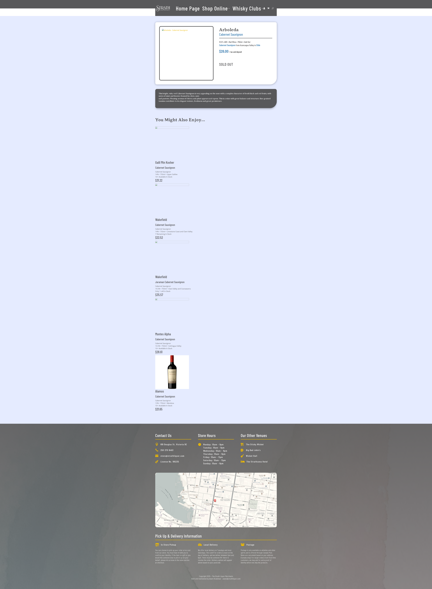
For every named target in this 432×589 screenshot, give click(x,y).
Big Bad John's (253, 450)
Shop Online (215, 8)
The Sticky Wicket (255, 444)
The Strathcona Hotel (257, 461)
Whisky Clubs (247, 8)
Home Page (188, 8)
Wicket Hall (251, 455)
